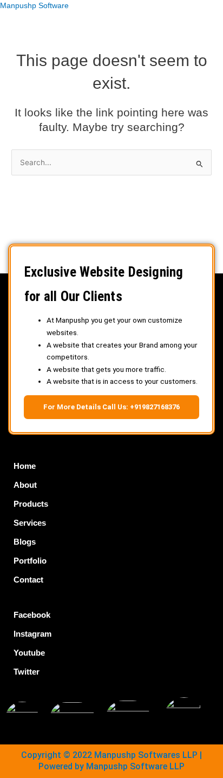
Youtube (29, 652)
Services (30, 522)
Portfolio (30, 560)
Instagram (32, 633)
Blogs (25, 541)
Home (25, 465)
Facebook (32, 614)
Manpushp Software (34, 6)
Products (31, 503)
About (25, 484)
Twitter (27, 671)
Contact (28, 579)
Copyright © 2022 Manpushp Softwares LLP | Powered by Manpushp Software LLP (111, 761)
